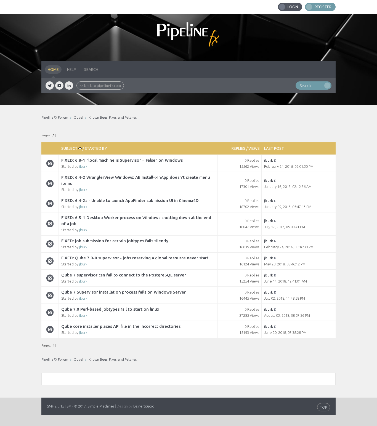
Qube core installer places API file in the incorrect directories (120, 326)
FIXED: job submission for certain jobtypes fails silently (114, 240)
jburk (83, 166)
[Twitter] (50, 85)
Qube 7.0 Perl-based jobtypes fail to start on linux (110, 309)
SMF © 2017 (76, 406)
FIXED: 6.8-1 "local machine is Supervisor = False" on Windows (122, 160)
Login (293, 7)
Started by (96, 148)
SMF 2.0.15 (55, 406)
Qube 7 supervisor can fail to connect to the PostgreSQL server (123, 275)
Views (254, 148)
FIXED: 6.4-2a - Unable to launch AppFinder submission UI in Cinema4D (130, 200)
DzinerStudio (143, 406)
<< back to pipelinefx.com (100, 85)
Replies (238, 148)
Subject (69, 148)
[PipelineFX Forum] (188, 37)
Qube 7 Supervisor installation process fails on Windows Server (123, 292)
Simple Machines (100, 406)
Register (323, 7)
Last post (274, 148)
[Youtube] (59, 85)
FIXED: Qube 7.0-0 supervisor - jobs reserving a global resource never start (134, 257)
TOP (323, 407)
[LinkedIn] (69, 85)
